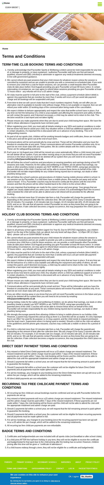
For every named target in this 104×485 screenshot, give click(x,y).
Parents (8, 462)
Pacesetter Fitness (88, 469)
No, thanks (86, 476)
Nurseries (66, 462)
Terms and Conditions (17, 469)
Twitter (27, 7)
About (78, 462)
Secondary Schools (47, 462)
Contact (60, 469)
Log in (71, 469)
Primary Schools (25, 462)
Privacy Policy (93, 462)
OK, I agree (74, 476)
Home (5, 49)
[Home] (18, 3)
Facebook (21, 7)
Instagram (24, 7)
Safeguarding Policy (42, 469)
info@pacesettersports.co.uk (29, 159)
